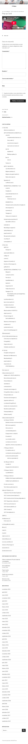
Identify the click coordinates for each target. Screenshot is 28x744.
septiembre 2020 (6, 659)
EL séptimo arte (9, 450)
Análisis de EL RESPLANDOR (11, 375)
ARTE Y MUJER (8, 166)
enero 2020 (5, 671)
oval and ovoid (9, 274)
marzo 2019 (5, 683)
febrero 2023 (5, 607)
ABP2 (5, 247)
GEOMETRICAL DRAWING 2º (11, 269)
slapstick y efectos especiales (13, 444)
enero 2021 (5, 648)
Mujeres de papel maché (12, 174)
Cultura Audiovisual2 (7, 417)
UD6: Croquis (7, 509)
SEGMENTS (9, 202)
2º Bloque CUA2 (8, 448)
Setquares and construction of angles (15, 205)
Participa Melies (8, 411)
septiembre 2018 (6, 700)
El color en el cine (8, 484)
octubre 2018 (5, 697)
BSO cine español (10, 425)
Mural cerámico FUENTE (10, 310)
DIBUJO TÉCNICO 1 (7, 490)
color (7, 135)
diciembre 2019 (6, 674)
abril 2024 (4, 592)
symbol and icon (8, 327)
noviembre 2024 (6, 589)
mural (3, 533)
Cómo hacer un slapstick (10, 338)
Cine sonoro (8, 428)
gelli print (6, 267)
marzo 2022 (5, 621)
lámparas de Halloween (9, 355)
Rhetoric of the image (9, 321)
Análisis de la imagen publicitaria (13, 478)
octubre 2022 (5, 612)
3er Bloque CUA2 (8, 462)
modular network (8, 305)
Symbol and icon (6, 550)
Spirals (7, 283)
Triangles (8, 213)
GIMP (3, 515)
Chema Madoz (7, 381)
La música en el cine (10, 442)
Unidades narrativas (9, 347)
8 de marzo (5, 370)
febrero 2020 (5, 668)
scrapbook (6, 324)
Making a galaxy (11, 154)
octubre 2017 (5, 718)
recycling (6, 238)
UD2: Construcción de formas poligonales (14, 498)
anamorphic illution (8, 253)
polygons (8, 196)
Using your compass (11, 216)
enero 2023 (5, 610)
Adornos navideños (8, 130)
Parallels (8, 191)
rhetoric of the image (7, 544)
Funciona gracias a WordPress (9, 740)
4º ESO (4, 350)
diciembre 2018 (6, 692)
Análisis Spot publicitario (11, 481)
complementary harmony (13, 137)
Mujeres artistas (10, 171)
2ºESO (3, 245)
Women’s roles (5, 579)
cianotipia (6, 383)
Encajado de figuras (9, 352)
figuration (6, 180)
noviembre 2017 (6, 715)
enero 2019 (5, 689)
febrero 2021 (5, 645)
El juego (8, 249)
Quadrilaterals (9, 280)
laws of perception (8, 302)
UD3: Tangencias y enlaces (10, 501)
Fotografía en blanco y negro (11, 392)
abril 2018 (4, 703)
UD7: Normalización (8, 512)
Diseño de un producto (7, 574)
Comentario (5, 51)
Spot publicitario (9, 318)
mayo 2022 (5, 618)
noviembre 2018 (6, 694)
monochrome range (12, 143)
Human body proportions (10, 219)
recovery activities (6, 542)
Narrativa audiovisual (9, 408)
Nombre (4, 71)
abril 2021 (4, 639)
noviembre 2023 (6, 598)
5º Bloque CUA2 (8, 475)
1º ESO (4, 127)
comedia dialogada (10, 430)
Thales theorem (9, 288)
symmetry (8, 210)
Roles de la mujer (10, 177)
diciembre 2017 (6, 712)
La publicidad (9, 472)
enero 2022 (5, 624)
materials (6, 225)
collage (5, 255)
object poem (7, 313)
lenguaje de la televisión (11, 467)
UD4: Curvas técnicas (9, 504)
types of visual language (10, 330)
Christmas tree (11, 199)
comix (5, 258)
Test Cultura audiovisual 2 (10, 487)
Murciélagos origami (9, 227)
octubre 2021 (5, 633)
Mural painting (7, 358)
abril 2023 (4, 601)
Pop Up (6, 35)
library (3, 527)
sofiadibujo (20, 11)
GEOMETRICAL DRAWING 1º (11, 186)
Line (8, 160)
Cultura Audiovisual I (7, 373)
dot (6, 149)
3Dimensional (5, 333)
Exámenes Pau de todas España (12, 492)
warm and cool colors (12, 146)
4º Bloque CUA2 (8, 470)
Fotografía (6, 341)
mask (3, 530)
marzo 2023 (5, 604)
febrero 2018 (5, 706)
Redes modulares (10, 307)
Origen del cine (7, 344)
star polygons (9, 207)
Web (3, 86)
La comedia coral (10, 439)
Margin (7, 272)
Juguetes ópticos (8, 400)
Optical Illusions (7, 230)
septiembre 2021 (6, 636)
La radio (7, 464)
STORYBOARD (9, 366)
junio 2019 (4, 680)
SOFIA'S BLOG (9, 2)
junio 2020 (4, 662)
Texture (7, 163)
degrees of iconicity (9, 261)
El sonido (8, 436)
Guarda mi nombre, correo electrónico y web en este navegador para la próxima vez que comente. (13, 95)
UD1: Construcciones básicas (11, 495)
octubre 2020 (5, 656)
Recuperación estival (9, 236)
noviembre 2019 (6, 677)
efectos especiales (12, 458)
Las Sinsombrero (10, 168)
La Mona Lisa (9, 182)
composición (7, 386)
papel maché (7, 233)
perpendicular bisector (11, 193)
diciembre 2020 (6, 651)
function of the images (9, 264)
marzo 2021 (5, 642)
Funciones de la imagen (9, 397)
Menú (14, 6)
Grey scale (9, 140)
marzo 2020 (5, 665)
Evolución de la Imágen (9, 389)
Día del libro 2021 (10, 221)
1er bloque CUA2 (8, 420)
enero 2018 (5, 709)
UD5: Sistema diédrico (9, 506)
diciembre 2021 (6, 627)
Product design (7, 316)
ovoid (7, 188)
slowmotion (5, 547)
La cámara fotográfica (9, 403)
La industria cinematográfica (12, 453)
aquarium (9, 151)
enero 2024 (5, 595)
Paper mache (5, 570)
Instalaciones (5, 518)
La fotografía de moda (7, 524)
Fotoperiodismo (8, 394)
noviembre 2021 (6, 630)
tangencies (8, 286)
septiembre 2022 (6, 615)
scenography (7, 241)
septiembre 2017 (6, 721)
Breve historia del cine (9, 378)
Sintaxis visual (7, 414)
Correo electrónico (7, 78)
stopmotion (7, 364)
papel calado (7, 361)
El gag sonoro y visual (11, 433)
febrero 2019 (5, 686)
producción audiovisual (11, 455)
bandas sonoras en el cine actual (13, 422)
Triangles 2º (8, 291)
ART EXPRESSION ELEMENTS (12, 133)
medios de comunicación (10, 406)
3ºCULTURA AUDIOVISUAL (9, 336)
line (6, 157)
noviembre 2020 (6, 653)
